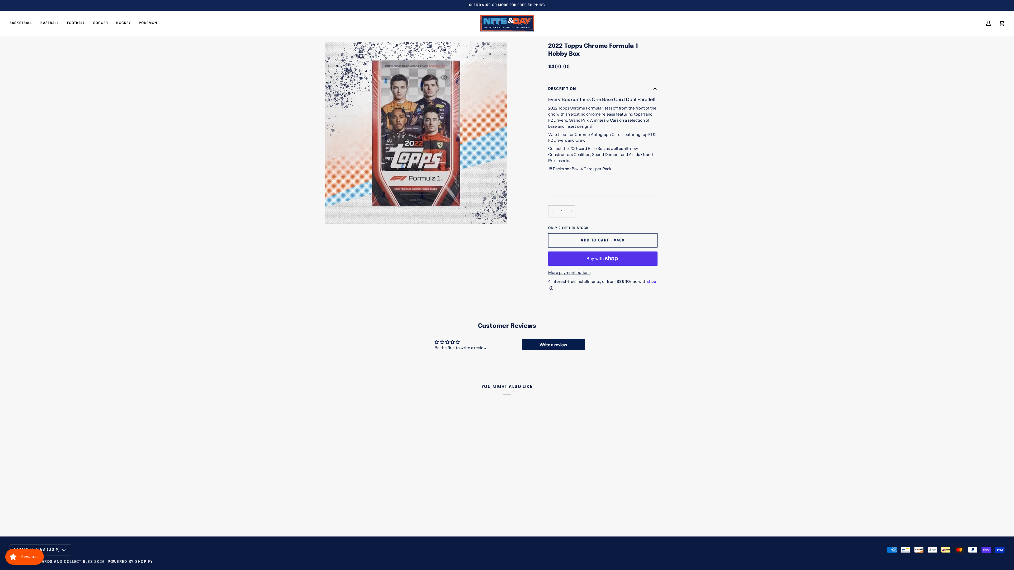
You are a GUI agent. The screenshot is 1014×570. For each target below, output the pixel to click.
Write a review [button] (553, 344)
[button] (76, 23)
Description (562, 89)
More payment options (569, 272)
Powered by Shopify (130, 562)
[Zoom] (335, 214)
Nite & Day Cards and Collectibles (54, 562)
